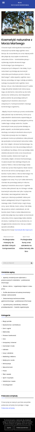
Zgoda (9, 427)
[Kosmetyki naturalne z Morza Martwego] (17, 35)
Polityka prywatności (22, 427)
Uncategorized (7, 385)
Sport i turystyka (8, 378)
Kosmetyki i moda (8, 346)
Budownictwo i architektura (12, 325)
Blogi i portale (7, 321)
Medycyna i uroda (8, 360)
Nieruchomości (8, 367)
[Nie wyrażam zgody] (33, 425)
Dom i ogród (7, 328)
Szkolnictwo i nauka (9, 381)
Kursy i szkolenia (8, 353)
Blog (20, 3)
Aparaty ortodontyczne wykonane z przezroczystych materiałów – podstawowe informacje (15, 280)
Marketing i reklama (9, 357)
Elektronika (6, 332)
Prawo (5, 371)
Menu (4, 2)
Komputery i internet (9, 342)
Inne (4, 339)
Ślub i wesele (7, 374)
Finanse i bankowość (9, 335)
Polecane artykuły (8, 408)
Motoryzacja (7, 364)
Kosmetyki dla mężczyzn (23, 230)
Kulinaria (5, 349)
